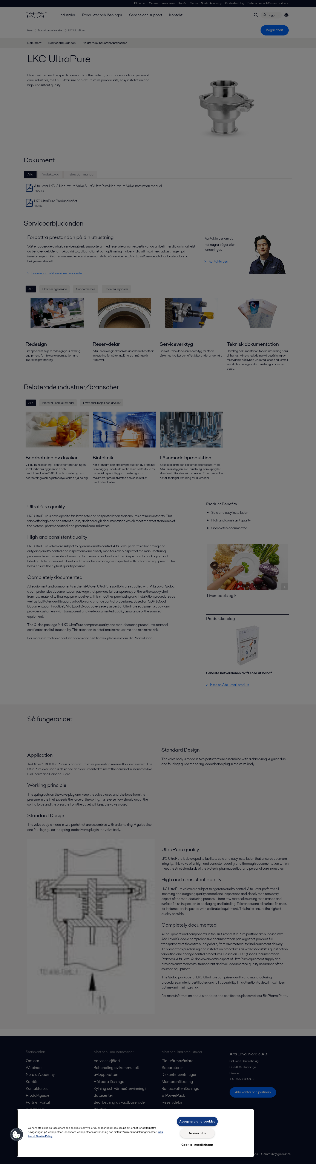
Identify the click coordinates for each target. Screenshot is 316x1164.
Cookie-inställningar (197, 1144)
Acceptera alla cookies (197, 1121)
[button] (16, 1134)
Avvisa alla (197, 1133)
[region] (135, 1133)
